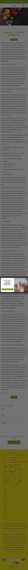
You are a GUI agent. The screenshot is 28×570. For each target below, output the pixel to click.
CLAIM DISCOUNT (7, 289)
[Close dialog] (26, 279)
